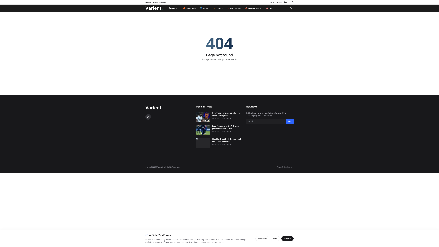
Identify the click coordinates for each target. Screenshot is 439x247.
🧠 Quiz (269, 8)
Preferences (262, 238)
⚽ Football (173, 8)
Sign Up (279, 2)
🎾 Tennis (204, 8)
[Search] (291, 8)
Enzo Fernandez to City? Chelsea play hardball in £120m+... (225, 127)
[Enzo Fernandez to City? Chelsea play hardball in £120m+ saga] (203, 130)
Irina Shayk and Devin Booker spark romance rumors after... (226, 140)
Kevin (214, 118)
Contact (148, 2)
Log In (272, 2)
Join (289, 121)
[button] (287, 2)
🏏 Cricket (217, 8)
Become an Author (159, 2)
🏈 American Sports (253, 8)
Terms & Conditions (284, 167)
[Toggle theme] (293, 2)
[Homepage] (154, 8)
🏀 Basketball (189, 8)
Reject (275, 238)
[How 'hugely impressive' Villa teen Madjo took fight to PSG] (203, 117)
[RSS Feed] (148, 117)
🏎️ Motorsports (233, 8)
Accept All (287, 238)
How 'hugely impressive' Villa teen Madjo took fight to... (226, 114)
